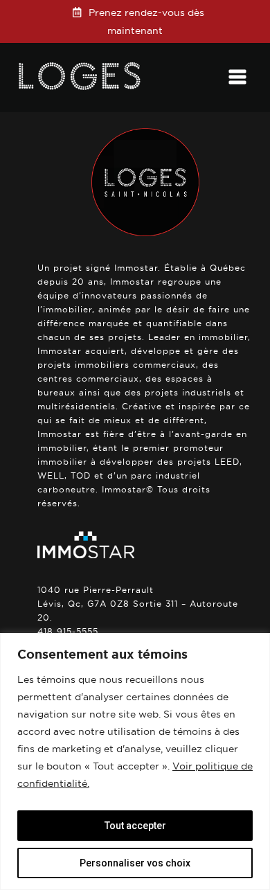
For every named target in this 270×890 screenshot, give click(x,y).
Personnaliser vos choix (135, 863)
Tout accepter (135, 825)
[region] (135, 761)
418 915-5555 (67, 631)
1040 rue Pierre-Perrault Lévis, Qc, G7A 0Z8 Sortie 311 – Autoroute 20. (137, 603)
